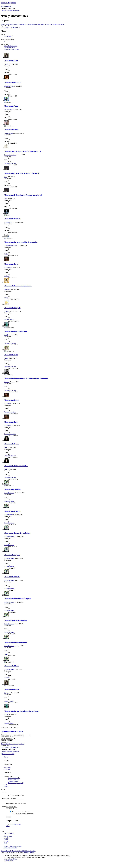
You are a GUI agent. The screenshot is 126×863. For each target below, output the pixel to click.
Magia (16, 129)
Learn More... (13, 859)
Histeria (17, 511)
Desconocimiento (20, 331)
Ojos (16, 355)
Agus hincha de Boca (10, 245)
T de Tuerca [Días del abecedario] (26, 173)
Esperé (16, 400)
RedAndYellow (9, 319)
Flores (16, 666)
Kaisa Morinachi (9, 493)
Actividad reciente (13, 781)
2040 (16, 61)
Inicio (6, 839)
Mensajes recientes (15, 824)
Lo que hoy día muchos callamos (26, 711)
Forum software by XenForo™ (18, 851)
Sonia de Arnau (8, 701)
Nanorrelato (8, 36)
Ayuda (6, 838)
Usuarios (7, 769)
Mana (6, 358)
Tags (5, 784)
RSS (5, 843)
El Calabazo (8, 109)
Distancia (17, 82)
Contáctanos (8, 836)
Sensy (6, 298)
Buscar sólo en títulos (17, 795)
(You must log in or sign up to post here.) (13, 744)
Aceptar (6, 859)
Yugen (6, 64)
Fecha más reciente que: (9, 806)
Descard (6, 382)
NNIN (6, 335)
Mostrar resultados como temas (24, 813)
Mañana (17, 489)
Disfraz (16, 689)
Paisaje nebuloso (20, 620)
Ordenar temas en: (6, 737)
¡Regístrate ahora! (6, 6)
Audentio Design (29, 852)
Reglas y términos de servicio (12, 846)
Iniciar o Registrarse (8, 3)
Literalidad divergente (22, 598)
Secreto (17, 577)
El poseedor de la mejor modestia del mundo (31, 378)
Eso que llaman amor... (23, 286)
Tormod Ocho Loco (10, 155)
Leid (5, 447)
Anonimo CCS (8, 86)
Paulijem (7, 289)
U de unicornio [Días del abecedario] (28, 195)
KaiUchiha (7, 267)
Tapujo (17, 555)
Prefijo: (3, 738)
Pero (16, 422)
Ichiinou (6, 254)
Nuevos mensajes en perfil (15, 783)
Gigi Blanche (8, 222)
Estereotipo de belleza (22, 533)
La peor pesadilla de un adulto (25, 242)
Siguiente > (16, 27)
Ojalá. (16, 444)
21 (12, 27)
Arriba (6, 841)
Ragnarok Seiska (9, 501)
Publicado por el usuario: (9, 798)
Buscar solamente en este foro (20, 812)
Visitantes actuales (13, 779)
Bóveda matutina (20, 642)
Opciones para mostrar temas (12, 731)
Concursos (7, 767)
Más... (8, 826)
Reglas (6, 786)
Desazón (17, 219)
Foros (6, 757)
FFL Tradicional (9, 833)
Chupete (17, 308)
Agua (16, 106)
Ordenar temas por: (6, 735)
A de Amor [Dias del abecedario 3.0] (27, 151)
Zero (5, 177)
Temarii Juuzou (8, 133)
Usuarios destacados (14, 778)
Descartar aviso (8, 860)
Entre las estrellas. (21, 466)
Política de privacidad (10, 848)
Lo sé (16, 264)
